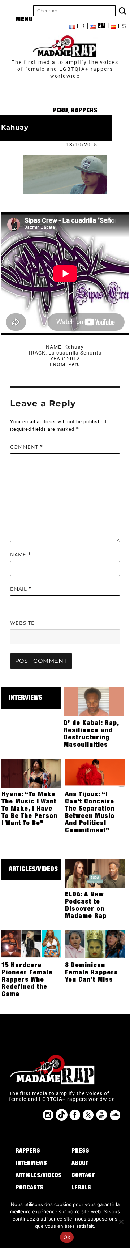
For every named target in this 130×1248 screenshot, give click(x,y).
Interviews (25, 698)
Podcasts (29, 1188)
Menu (24, 20)
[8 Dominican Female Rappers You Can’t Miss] (95, 944)
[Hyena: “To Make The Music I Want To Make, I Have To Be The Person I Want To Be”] (31, 773)
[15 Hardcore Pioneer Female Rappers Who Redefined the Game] (31, 944)
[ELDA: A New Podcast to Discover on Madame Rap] (95, 873)
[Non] (121, 1221)
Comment (26, 447)
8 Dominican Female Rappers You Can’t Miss (91, 972)
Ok (67, 1237)
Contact (83, 1176)
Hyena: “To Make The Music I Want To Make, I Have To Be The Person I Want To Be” (29, 809)
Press (80, 1151)
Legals (81, 1188)
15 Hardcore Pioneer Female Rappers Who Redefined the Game (27, 980)
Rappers (84, 111)
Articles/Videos (33, 869)
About (80, 1164)
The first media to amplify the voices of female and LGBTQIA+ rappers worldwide (65, 69)
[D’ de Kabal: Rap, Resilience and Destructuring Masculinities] (94, 701)
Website (22, 623)
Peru (60, 111)
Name (20, 555)
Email (21, 589)
